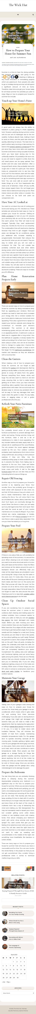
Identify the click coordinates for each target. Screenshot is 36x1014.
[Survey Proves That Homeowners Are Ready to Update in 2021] (30, 868)
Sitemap (24, 1008)
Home (18, 47)
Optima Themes (23, 1010)
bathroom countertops (23, 350)
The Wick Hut (18, 5)
